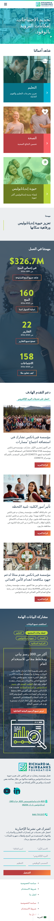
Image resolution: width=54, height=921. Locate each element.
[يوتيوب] (6, 791)
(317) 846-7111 (38, 814)
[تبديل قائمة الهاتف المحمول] (5, 4)
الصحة (42, 638)
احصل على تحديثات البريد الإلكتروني (33, 398)
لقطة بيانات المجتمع (37, 632)
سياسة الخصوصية (28, 883)
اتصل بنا (32, 894)
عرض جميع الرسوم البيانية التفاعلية (28, 710)
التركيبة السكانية (38, 643)
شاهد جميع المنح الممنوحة (27, 277)
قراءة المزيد (42, 465)
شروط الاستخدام (28, 888)
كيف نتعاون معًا (26, 372)
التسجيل (27, 872)
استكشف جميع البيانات (36, 624)
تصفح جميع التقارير (27, 341)
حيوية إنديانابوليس (26, 638)
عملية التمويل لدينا (27, 309)
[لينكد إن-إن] (16, 791)
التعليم (19, 632)
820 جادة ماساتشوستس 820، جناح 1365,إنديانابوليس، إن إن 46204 (27, 803)
